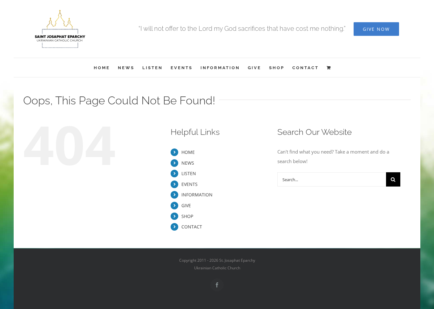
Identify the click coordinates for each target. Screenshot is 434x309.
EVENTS (189, 184)
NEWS (187, 163)
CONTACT (191, 227)
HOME (188, 152)
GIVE (186, 205)
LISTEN (188, 173)
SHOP (187, 216)
